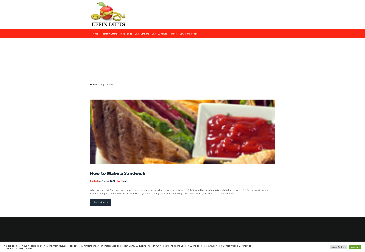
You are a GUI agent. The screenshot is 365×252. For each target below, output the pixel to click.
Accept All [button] (355, 247)
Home (95, 33)
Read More (100, 202)
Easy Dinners (142, 33)
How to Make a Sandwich (117, 173)
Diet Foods (126, 33)
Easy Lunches (159, 33)
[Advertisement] (182, 60)
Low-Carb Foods (188, 33)
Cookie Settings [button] (338, 247)
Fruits (173, 33)
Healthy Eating (109, 33)
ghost (124, 181)
